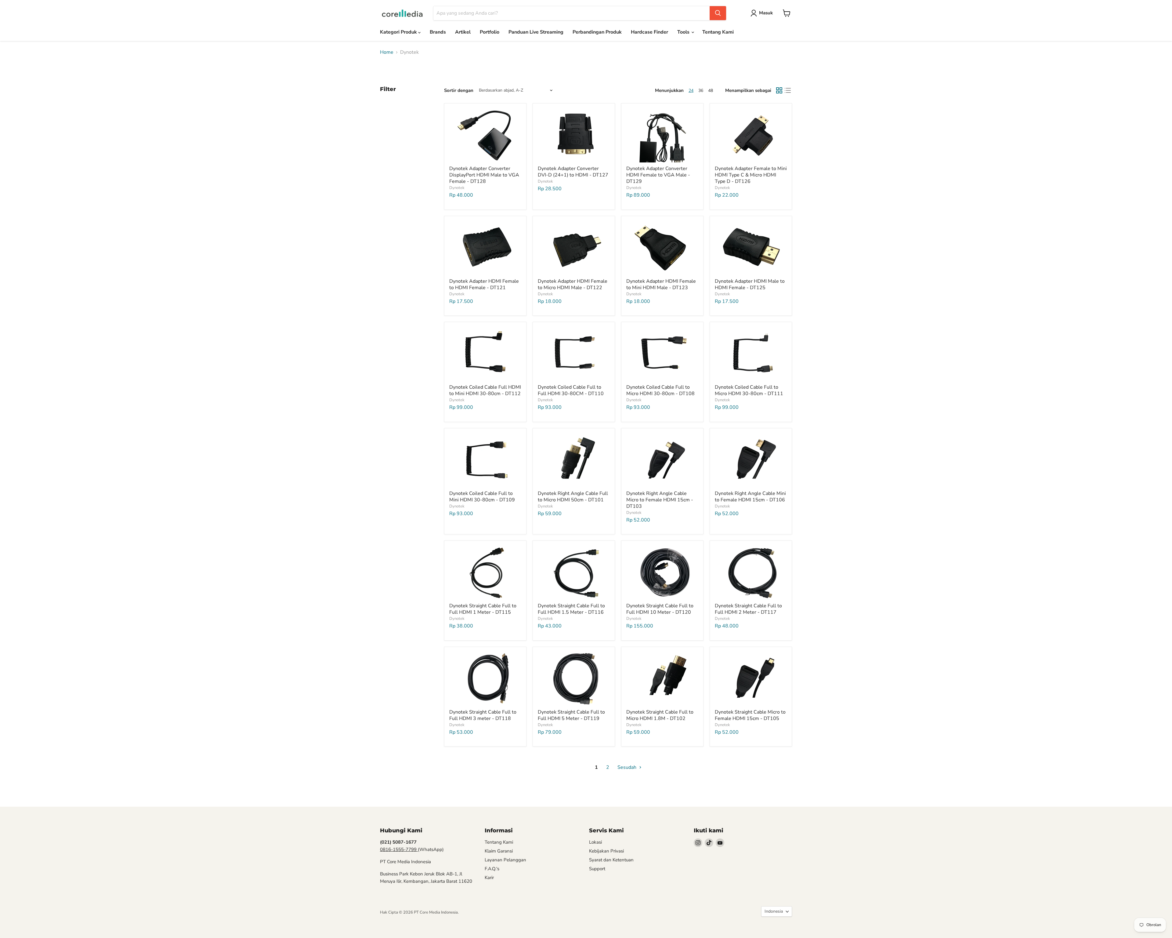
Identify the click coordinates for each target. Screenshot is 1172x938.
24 (691, 90)
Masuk (766, 13)
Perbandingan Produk (597, 32)
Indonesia (774, 911)
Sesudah (627, 767)
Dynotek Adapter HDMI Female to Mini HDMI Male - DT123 (661, 284)
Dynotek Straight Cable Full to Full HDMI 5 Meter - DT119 (571, 715)
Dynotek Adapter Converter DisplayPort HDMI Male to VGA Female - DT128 (484, 175)
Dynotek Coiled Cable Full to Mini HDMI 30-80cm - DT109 (482, 496)
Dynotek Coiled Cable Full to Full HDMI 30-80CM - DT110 (571, 390)
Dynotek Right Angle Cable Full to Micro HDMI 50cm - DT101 (573, 496)
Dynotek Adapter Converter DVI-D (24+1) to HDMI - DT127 (573, 171)
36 (700, 90)
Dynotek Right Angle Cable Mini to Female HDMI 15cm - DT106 (750, 496)
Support (597, 869)
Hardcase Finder (649, 32)
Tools (684, 32)
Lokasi (595, 842)
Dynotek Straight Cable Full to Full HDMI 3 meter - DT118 (482, 715)
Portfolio (489, 32)
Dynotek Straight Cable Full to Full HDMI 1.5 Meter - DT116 (571, 609)
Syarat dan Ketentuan (611, 860)
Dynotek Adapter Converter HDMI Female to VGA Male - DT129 (658, 175)
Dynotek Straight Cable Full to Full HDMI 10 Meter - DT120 (659, 609)
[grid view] (779, 90)
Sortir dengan (458, 90)
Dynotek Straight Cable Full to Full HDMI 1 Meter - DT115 (482, 609)
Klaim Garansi (499, 851)
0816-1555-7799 (399, 849)
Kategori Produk (399, 32)
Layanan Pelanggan (505, 860)
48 (710, 90)
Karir (489, 877)
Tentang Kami (718, 32)
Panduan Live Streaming (535, 32)
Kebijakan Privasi (606, 851)
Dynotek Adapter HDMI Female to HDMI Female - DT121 (484, 284)
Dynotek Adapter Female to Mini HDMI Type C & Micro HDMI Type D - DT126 (751, 175)
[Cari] (718, 13)
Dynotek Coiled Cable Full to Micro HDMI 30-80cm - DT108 (660, 390)
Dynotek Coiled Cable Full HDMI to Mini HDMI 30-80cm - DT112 (485, 390)
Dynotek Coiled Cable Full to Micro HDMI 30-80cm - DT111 (749, 390)
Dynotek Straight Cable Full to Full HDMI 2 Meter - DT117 (748, 609)
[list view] (787, 90)
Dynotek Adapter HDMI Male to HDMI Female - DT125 (750, 284)
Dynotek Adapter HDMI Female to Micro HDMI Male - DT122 (572, 284)
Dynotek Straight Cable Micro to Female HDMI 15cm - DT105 (750, 715)
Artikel (463, 32)
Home (386, 52)
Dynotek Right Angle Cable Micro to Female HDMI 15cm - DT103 (659, 500)
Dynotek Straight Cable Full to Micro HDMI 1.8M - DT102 (659, 715)
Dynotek (457, 188)
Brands (438, 32)
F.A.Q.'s (492, 869)
